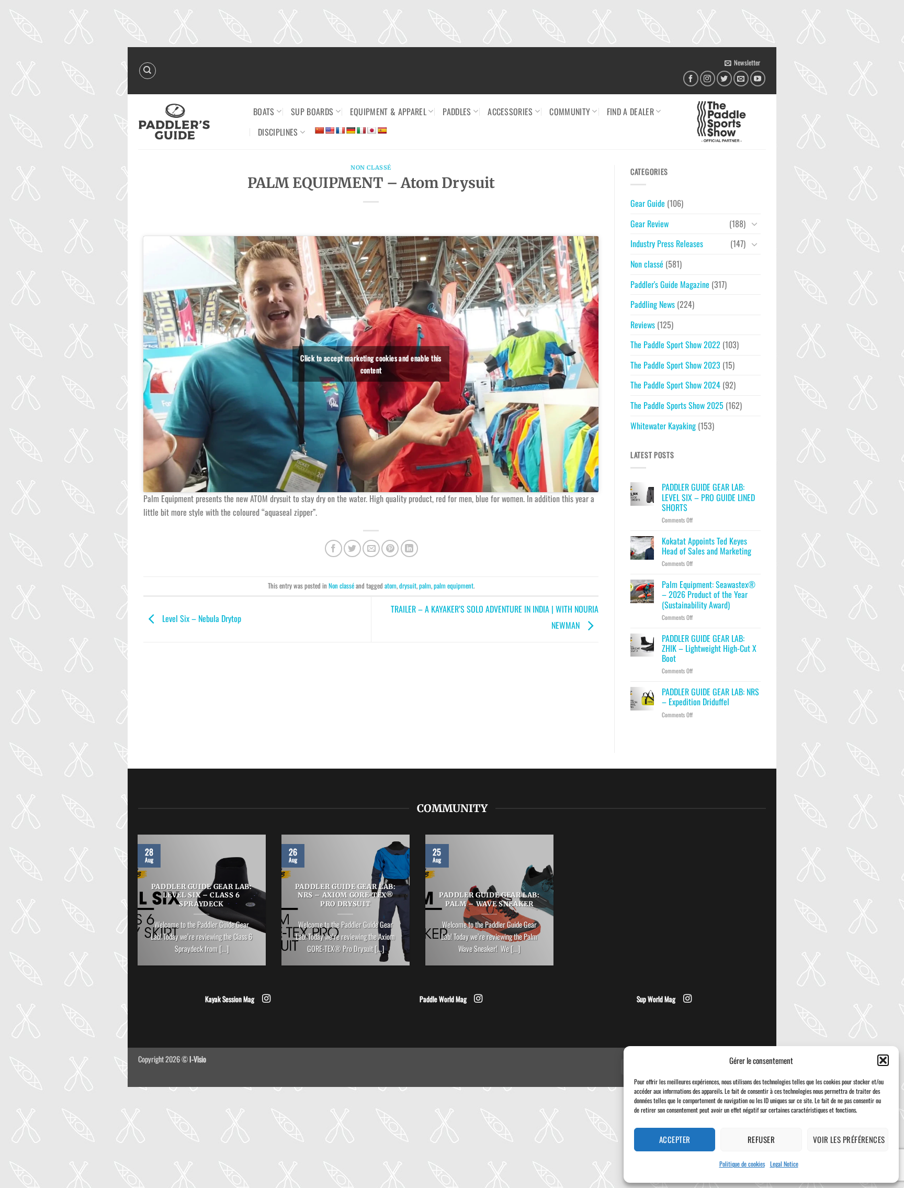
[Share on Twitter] (352, 548)
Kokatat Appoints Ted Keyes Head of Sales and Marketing (706, 546)
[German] (350, 130)
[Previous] (135, 907)
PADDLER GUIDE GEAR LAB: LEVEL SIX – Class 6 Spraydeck (201, 896)
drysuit (407, 586)
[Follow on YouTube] (757, 78)
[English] (329, 130)
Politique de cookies (742, 1163)
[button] (883, 1060)
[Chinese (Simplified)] (319, 130)
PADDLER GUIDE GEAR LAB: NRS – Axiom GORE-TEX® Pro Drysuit (345, 896)
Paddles (457, 111)
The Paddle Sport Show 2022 (675, 344)
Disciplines (278, 132)
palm (425, 586)
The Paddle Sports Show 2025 (677, 405)
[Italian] (361, 130)
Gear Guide (647, 203)
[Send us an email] (741, 78)
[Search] (147, 70)
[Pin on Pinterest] (390, 548)
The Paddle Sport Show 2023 (675, 365)
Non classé (371, 167)
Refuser (761, 1139)
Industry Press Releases (666, 243)
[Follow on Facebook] (690, 78)
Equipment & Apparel (388, 111)
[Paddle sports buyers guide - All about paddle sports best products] (188, 121)
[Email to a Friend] (371, 548)
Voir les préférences (849, 1139)
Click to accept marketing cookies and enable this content (371, 363)
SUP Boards (312, 111)
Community (569, 111)
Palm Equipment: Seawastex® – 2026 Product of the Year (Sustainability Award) (708, 595)
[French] (340, 130)
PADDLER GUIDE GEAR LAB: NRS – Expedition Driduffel (710, 697)
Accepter (675, 1139)
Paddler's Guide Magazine (669, 284)
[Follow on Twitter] (724, 78)
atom (391, 586)
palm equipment (453, 586)
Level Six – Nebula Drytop (200, 618)
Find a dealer (630, 111)
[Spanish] (382, 130)
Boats (264, 111)
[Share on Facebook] (333, 548)
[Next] (555, 907)
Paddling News (652, 304)
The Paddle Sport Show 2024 (675, 385)
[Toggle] (754, 223)
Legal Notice (784, 1163)
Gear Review (649, 223)
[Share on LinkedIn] (409, 548)
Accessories (510, 111)
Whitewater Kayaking (663, 425)
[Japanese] (371, 130)
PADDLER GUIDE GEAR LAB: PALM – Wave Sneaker (489, 899)
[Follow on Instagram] (707, 78)
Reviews (642, 324)
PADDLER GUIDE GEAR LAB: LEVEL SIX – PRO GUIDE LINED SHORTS (708, 497)
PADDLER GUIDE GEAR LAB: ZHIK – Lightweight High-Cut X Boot (709, 649)
